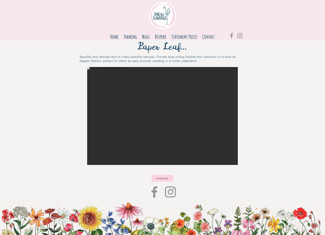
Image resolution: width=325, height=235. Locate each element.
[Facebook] (231, 35)
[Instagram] (239, 35)
